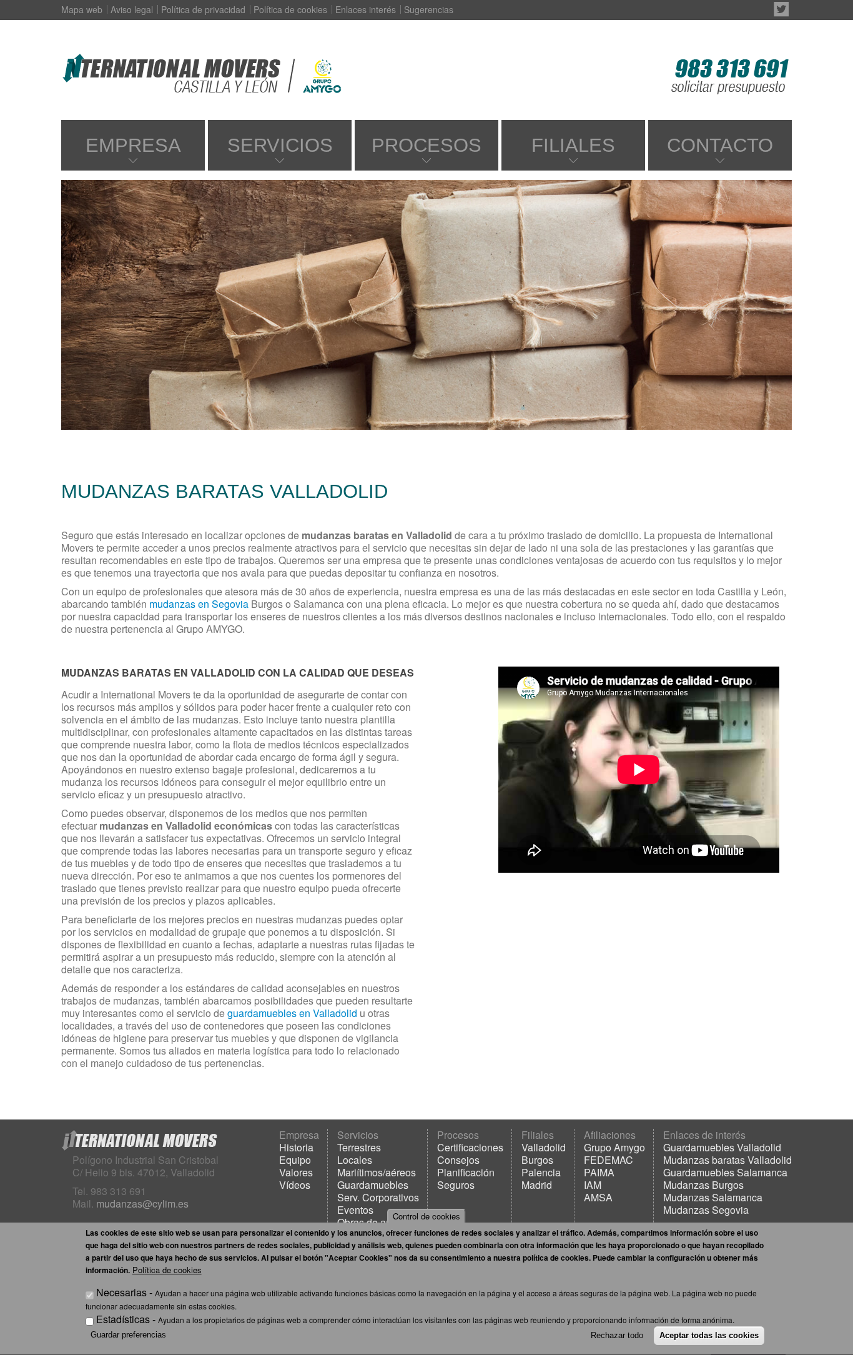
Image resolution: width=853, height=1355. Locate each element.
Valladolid (543, 1147)
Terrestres (359, 1147)
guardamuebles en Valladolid (293, 1013)
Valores (296, 1172)
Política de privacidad (203, 9)
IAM (592, 1185)
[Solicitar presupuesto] (730, 71)
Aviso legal (132, 9)
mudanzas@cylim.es (142, 1203)
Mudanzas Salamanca (712, 1197)
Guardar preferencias (128, 1334)
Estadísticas (123, 1319)
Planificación (466, 1172)
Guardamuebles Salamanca (725, 1172)
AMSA (598, 1197)
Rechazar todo (617, 1335)
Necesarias (121, 1293)
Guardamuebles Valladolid (722, 1147)
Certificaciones (470, 1147)
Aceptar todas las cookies (709, 1335)
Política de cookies (290, 9)
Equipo (295, 1160)
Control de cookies (426, 1216)
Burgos (537, 1160)
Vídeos (294, 1185)
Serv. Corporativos (378, 1197)
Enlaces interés (365, 9)
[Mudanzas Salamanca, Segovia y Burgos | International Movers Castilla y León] (173, 71)
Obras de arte (367, 1222)
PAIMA (599, 1172)
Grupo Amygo (614, 1147)
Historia (296, 1147)
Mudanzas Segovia (706, 1210)
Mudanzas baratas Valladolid (727, 1160)
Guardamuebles (372, 1185)
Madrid (536, 1185)
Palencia (541, 1172)
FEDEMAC (608, 1160)
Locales (354, 1160)
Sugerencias (428, 9)
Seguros (456, 1185)
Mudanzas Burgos (703, 1185)
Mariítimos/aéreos (376, 1172)
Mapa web (81, 9)
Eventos (355, 1210)
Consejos (458, 1160)
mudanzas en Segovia (200, 604)
